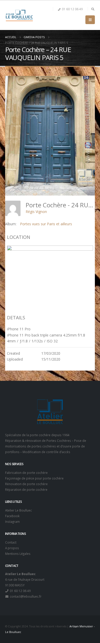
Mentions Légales (18, 554)
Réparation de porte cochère (26, 489)
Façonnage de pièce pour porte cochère (34, 478)
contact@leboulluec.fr (25, 596)
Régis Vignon (36, 211)
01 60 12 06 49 (72, 9)
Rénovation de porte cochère (26, 484)
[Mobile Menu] (90, 19)
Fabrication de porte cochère (26, 473)
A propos (12, 548)
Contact (10, 542)
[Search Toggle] (93, 9)
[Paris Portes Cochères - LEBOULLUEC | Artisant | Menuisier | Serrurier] (19, 15)
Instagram (12, 521)
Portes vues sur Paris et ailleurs (46, 223)
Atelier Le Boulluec (18, 510)
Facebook (12, 516)
